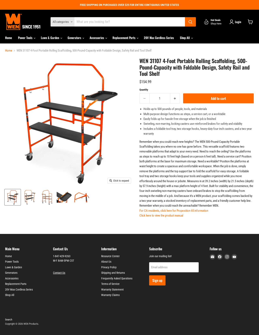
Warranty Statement (112, 289)
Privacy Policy (109, 267)
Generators (75, 37)
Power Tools (25, 37)
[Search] (190, 21)
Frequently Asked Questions (116, 278)
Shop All (185, 37)
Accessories (97, 37)
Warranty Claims (110, 295)
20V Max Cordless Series (159, 37)
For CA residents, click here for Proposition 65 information (173, 210)
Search (8, 319)
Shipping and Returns (113, 272)
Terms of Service (110, 283)
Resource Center (110, 256)
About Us (106, 261)
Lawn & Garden (50, 37)
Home (8, 37)
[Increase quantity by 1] (175, 98)
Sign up (157, 280)
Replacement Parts (124, 37)
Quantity (143, 89)
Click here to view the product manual (161, 215)
